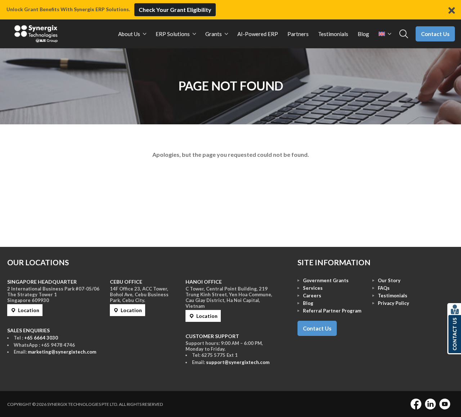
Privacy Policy (393, 303)
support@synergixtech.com (237, 362)
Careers (312, 295)
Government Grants (326, 280)
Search (404, 34)
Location (28, 310)
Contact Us (435, 34)
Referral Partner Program (332, 311)
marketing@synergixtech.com (62, 352)
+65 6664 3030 (41, 338)
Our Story (389, 280)
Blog (308, 303)
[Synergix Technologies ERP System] (36, 34)
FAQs (384, 288)
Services (313, 288)
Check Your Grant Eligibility (175, 9)
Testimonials (392, 295)
